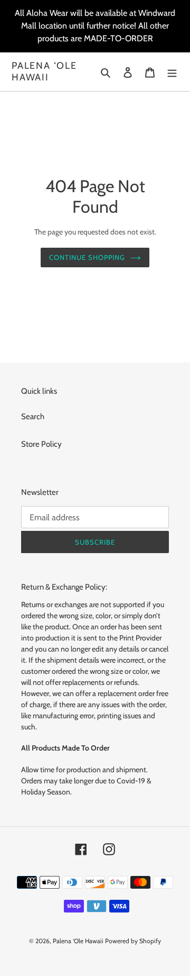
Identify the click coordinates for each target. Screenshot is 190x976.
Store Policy (41, 444)
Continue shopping (87, 257)
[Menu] (172, 71)
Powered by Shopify (133, 941)
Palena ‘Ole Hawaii (44, 71)
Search (32, 416)
